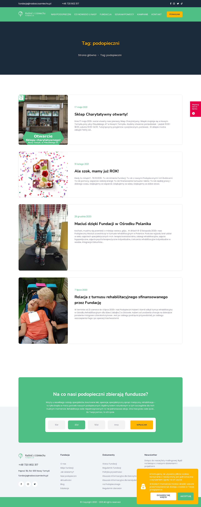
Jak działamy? (67, 472)
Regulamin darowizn (112, 488)
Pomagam (174, 14)
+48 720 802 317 (70, 3)
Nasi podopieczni (61, 14)
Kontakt (156, 14)
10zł (56, 424)
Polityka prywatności (112, 472)
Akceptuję (185, 496)
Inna (116, 424)
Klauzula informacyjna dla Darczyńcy (120, 476)
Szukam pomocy (124, 14)
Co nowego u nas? (85, 14)
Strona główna (87, 55)
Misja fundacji (66, 468)
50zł (96, 424)
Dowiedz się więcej (163, 496)
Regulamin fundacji (112, 468)
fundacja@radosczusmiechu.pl (34, 3)
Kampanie (142, 14)
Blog (62, 484)
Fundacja (106, 14)
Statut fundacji (110, 463)
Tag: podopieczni (110, 55)
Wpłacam (142, 425)
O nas (63, 463)
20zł (76, 424)
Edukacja (64, 488)
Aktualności (65, 480)
